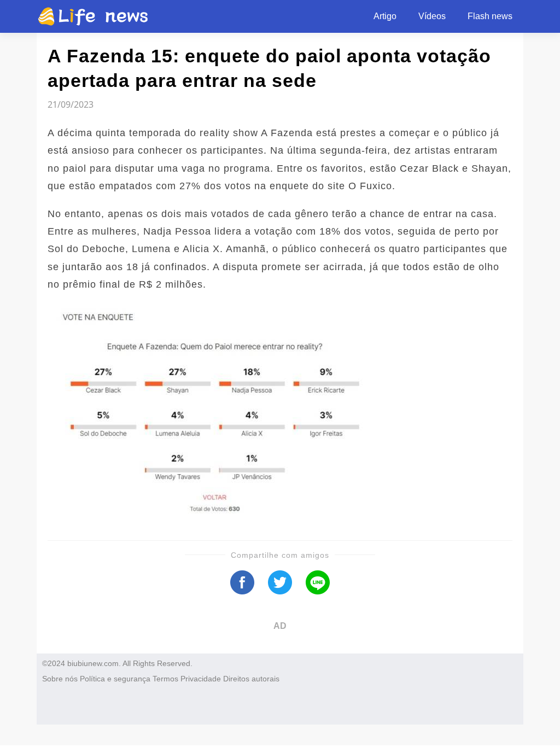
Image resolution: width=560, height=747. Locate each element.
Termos (165, 678)
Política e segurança (115, 678)
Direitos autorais (251, 678)
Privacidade (200, 678)
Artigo (385, 16)
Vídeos (432, 16)
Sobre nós (60, 678)
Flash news (490, 16)
